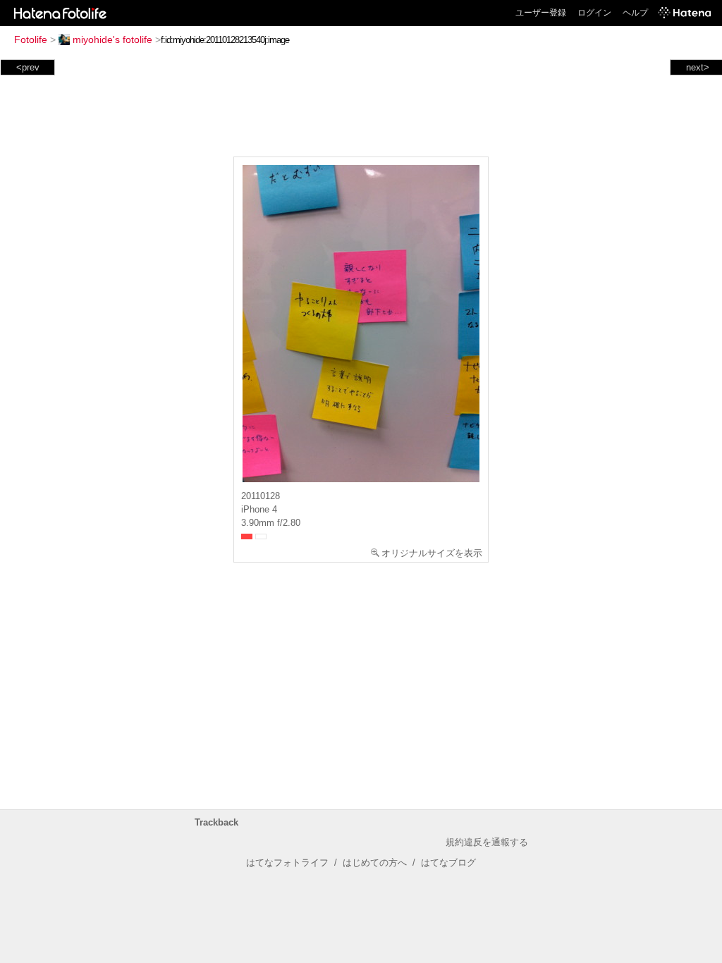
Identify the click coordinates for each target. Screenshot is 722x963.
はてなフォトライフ (287, 862)
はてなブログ (448, 862)
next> (697, 67)
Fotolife (30, 39)
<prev (27, 67)
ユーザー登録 (540, 13)
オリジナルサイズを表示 (431, 553)
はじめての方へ (375, 862)
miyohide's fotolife (112, 39)
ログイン (594, 13)
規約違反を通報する (487, 842)
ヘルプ (635, 13)
